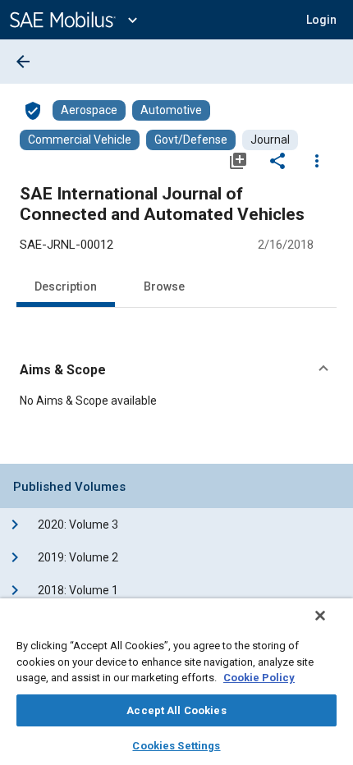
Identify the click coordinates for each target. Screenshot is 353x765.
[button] (176, 370)
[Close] (320, 616)
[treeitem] (190, 524)
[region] (176, 681)
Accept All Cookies (176, 710)
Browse (164, 286)
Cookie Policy (259, 677)
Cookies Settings (176, 746)
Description (65, 286)
